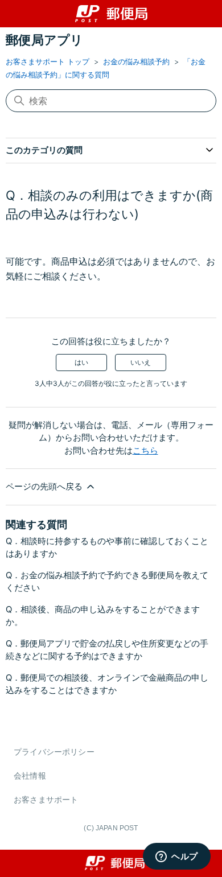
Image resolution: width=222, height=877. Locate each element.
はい (81, 362)
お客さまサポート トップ (47, 61)
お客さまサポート (46, 799)
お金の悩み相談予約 (136, 61)
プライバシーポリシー (54, 751)
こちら (145, 450)
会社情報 (30, 775)
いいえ (140, 362)
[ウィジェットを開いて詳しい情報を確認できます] (177, 857)
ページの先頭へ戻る (45, 486)
